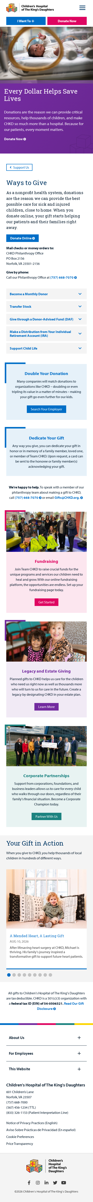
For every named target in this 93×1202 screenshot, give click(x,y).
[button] (82, 8)
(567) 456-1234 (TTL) (21, 1107)
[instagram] (38, 1182)
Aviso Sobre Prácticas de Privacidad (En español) (41, 1130)
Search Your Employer (46, 409)
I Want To (24, 21)
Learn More (46, 707)
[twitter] (55, 1182)
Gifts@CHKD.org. (67, 497)
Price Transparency (19, 1143)
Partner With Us (46, 816)
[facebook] (29, 1182)
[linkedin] (46, 1182)
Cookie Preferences (20, 1137)
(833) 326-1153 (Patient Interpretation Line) (37, 1112)
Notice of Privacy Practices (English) (32, 1123)
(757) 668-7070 (62, 277)
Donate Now (67, 21)
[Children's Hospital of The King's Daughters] (30, 8)
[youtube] (63, 1182)
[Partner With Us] (46, 746)
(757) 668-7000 (16, 1102)
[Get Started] (46, 532)
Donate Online (21, 238)
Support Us (21, 167)
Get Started (46, 602)
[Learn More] (46, 641)
